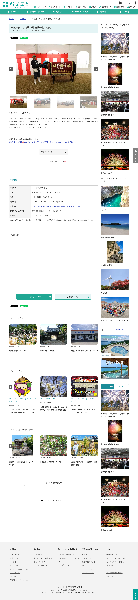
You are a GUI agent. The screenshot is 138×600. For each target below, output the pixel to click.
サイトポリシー (112, 576)
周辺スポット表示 (34, 297)
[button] (96, 69)
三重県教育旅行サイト (66, 555)
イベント (23, 19)
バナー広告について (122, 329)
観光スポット (15, 558)
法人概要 (85, 555)
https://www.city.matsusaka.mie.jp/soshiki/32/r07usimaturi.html (56, 206)
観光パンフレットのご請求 (116, 558)
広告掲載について (88, 562)
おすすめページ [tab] (108, 386)
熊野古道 (59, 12)
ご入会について (88, 558)
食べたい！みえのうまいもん (20, 569)
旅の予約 (13, 576)
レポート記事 (15, 555)
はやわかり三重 (112, 555)
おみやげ (126, 12)
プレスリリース (64, 565)
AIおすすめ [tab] (122, 386)
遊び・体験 (14, 565)
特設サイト (104, 12)
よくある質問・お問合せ (115, 562)
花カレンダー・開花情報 (43, 558)
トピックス (15, 12)
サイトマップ (111, 569)
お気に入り (57, 161)
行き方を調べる (72, 297)
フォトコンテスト (40, 562)
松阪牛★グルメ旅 (81, 12)
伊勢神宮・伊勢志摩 (37, 12)
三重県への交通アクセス (19, 580)
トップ (11, 19)
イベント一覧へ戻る (53, 500)
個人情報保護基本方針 (114, 573)
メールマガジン (88, 569)
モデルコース (15, 573)
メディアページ (88, 573)
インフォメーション (41, 565)
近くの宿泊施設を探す (54, 483)
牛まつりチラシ (46, 152)
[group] (23, 339)
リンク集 (109, 565)
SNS (84, 565)
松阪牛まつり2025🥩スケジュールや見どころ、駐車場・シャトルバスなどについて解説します (43, 142)
